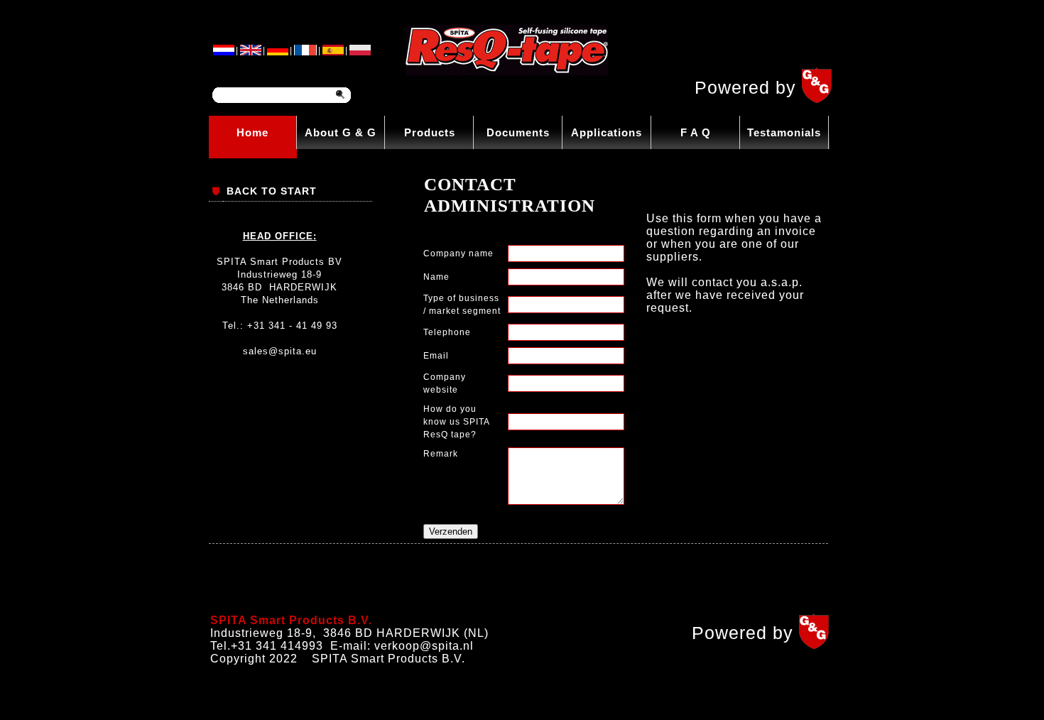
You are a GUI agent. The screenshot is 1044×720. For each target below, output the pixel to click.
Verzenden (450, 531)
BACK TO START (272, 191)
